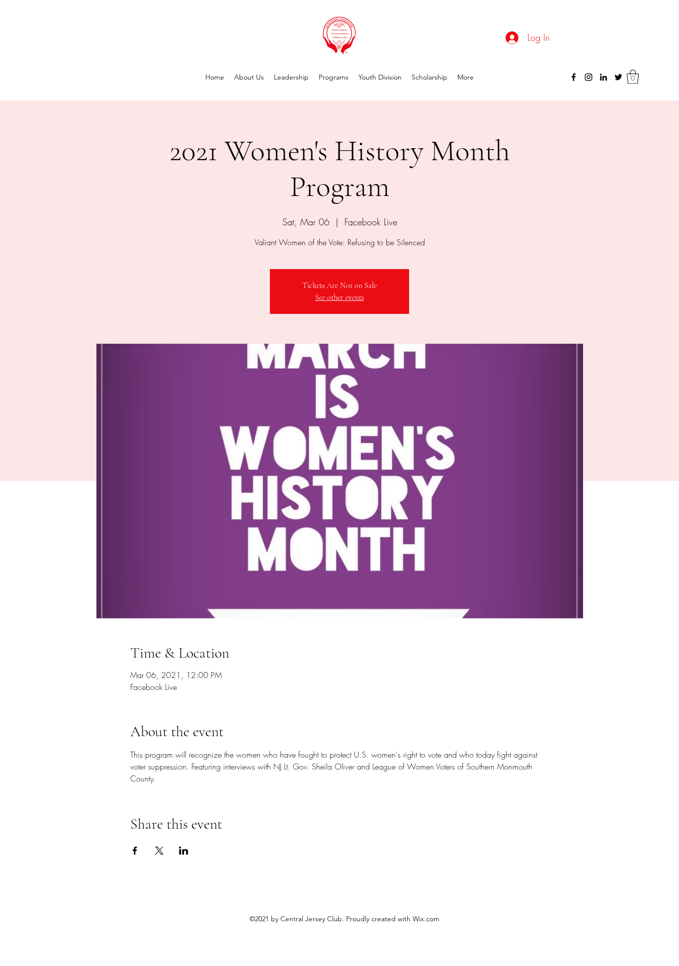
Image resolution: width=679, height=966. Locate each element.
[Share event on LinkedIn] (183, 851)
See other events (339, 297)
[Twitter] (618, 77)
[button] (633, 77)
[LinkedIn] (603, 77)
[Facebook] (574, 77)
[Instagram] (589, 77)
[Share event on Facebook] (135, 851)
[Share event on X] (159, 851)
